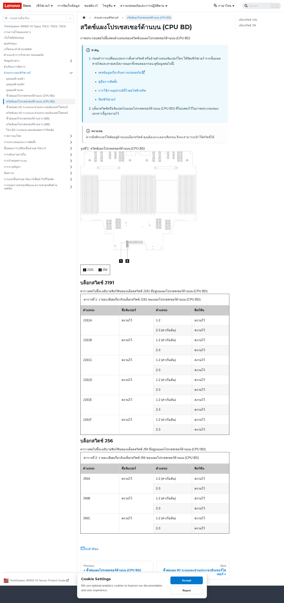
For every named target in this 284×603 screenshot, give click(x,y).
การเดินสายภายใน (15, 154)
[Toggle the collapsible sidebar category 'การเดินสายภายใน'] (71, 155)
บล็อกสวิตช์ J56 (247, 25)
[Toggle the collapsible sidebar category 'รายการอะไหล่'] (71, 136)
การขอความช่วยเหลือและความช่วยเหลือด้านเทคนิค (30, 187)
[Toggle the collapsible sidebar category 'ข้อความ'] (71, 173)
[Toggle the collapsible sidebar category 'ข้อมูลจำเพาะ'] (71, 61)
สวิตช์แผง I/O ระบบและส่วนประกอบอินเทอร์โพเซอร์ (37, 112)
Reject (187, 590)
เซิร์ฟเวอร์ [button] (43, 5)
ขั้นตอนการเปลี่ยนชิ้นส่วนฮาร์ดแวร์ (25, 148)
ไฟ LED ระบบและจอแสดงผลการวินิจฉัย (30, 129)
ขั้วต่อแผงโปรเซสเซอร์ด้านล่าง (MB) (28, 118)
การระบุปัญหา (12, 166)
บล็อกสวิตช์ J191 (248, 19)
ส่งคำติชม (92, 549)
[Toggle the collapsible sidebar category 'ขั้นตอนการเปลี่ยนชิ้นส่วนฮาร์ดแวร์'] (71, 148)
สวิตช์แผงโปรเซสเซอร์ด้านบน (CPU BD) (30, 101)
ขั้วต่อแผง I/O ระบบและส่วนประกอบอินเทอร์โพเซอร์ (37, 107)
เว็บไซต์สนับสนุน (14, 37)
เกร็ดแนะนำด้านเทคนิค (18, 49)
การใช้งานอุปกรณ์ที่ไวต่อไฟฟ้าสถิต (122, 90)
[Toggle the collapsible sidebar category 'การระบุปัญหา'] (71, 167)
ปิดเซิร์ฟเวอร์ (107, 99)
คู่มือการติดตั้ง (107, 81)
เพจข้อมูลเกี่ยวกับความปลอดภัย (119, 72)
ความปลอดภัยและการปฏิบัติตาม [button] (142, 5)
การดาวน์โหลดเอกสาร (17, 32)
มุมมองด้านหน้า (15, 78)
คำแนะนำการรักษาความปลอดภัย (23, 54)
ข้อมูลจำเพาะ (12, 60)
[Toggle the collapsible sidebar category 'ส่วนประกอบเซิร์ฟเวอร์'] (71, 73)
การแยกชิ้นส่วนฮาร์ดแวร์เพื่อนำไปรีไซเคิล (29, 179)
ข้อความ (9, 173)
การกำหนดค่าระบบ (15, 160)
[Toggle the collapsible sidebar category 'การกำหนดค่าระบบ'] (71, 161)
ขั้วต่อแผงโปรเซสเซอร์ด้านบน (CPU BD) (30, 95)
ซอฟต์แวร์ (91, 5)
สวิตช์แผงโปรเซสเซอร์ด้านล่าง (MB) (28, 124)
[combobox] (9, 18)
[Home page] (84, 18)
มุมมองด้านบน (14, 90)
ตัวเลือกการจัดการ (15, 66)
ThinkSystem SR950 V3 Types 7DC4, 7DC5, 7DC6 (35, 26)
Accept (186, 580)
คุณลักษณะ (10, 43)
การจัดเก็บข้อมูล (69, 5)
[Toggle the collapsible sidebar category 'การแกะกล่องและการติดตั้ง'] (71, 142)
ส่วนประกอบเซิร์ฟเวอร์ (17, 72)
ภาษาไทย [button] (224, 5)
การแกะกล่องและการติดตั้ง (20, 142)
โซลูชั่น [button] (107, 5)
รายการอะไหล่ (12, 135)
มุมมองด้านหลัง (15, 84)
